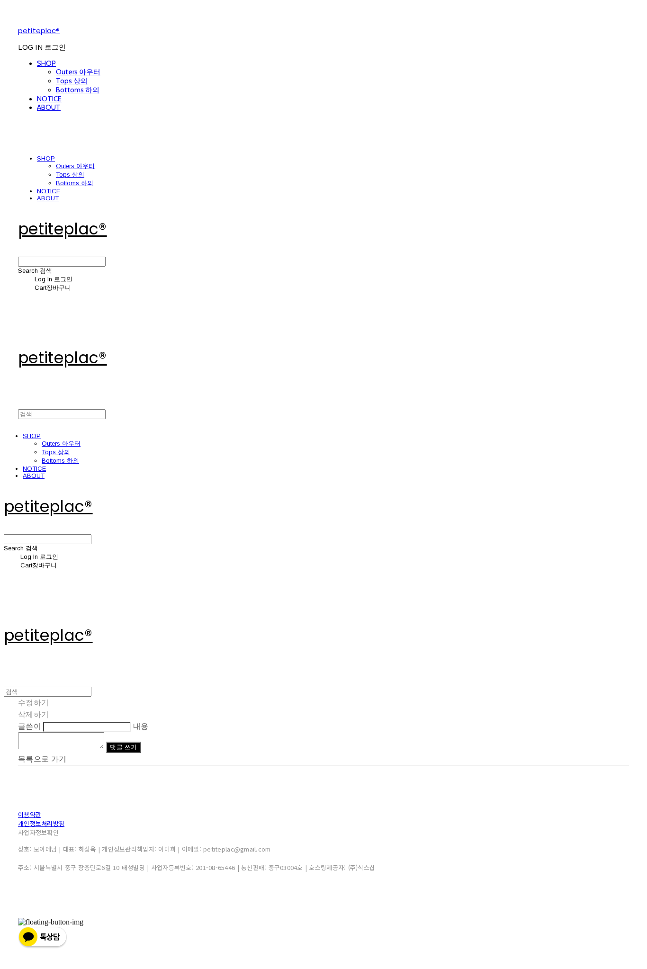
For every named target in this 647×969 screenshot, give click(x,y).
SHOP (46, 63)
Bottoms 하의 (77, 90)
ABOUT (49, 107)
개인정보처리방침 (41, 823)
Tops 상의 (72, 81)
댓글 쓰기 (123, 747)
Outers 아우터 (78, 72)
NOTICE (49, 99)
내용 (141, 726)
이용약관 (29, 814)
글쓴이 (29, 726)
